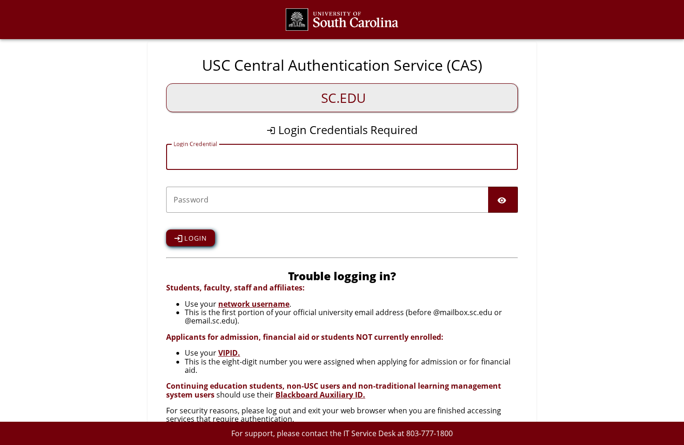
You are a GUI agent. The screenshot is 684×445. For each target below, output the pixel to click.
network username (253, 304)
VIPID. (229, 353)
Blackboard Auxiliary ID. (320, 395)
